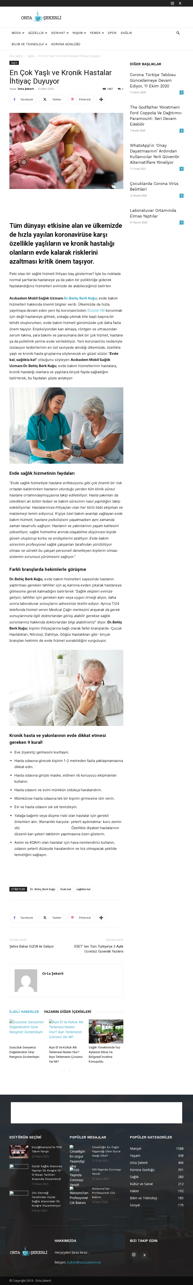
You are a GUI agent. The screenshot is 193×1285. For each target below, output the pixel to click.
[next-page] (69, 1071)
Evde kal (65, 889)
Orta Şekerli (26, 88)
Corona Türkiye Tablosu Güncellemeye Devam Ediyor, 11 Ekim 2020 (153, 80)
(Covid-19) (96, 310)
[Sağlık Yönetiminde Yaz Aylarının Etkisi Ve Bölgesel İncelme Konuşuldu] (106, 1031)
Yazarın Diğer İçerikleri (67, 1012)
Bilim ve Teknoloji (28, 44)
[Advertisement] (128, 17)
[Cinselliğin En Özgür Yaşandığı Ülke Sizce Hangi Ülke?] (79, 1157)
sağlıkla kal (83, 889)
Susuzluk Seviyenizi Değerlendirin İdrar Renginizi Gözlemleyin (24, 1052)
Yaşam (77, 33)
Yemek (95, 33)
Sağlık (126, 33)
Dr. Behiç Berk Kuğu (80, 298)
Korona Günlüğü (65, 44)
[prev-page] (62, 1071)
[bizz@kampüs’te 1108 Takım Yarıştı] (18, 1151)
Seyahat (58, 33)
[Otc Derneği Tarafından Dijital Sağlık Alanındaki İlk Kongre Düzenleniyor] (18, 1197)
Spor (112, 33)
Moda (16, 33)
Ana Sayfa (15, 56)
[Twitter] (180, 3)
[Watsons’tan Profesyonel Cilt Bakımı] (79, 1196)
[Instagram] (172, 3)
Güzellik (36, 33)
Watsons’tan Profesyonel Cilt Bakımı (103, 1193)
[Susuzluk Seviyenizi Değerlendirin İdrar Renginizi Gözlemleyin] (26, 1031)
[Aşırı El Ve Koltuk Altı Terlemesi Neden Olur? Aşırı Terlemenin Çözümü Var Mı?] (66, 1031)
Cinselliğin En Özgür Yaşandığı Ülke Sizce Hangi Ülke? (106, 1151)
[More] (101, 99)
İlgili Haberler (24, 1012)
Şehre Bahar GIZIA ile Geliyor (31, 946)
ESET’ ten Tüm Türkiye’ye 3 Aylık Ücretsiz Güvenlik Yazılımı (98, 949)
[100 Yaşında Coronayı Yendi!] (79, 1177)
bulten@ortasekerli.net (84, 1262)
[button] (178, 33)
